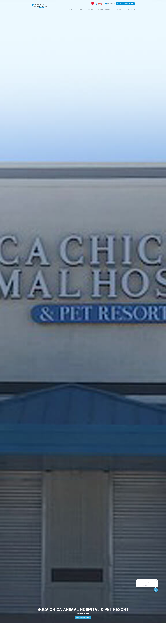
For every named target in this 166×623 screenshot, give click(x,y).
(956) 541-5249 (111, 3)
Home (70, 9)
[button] (156, 590)
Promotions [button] (119, 9)
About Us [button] (80, 9)
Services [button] (90, 9)
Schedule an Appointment (126, 3)
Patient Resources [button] (104, 9)
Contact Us (131, 9)
